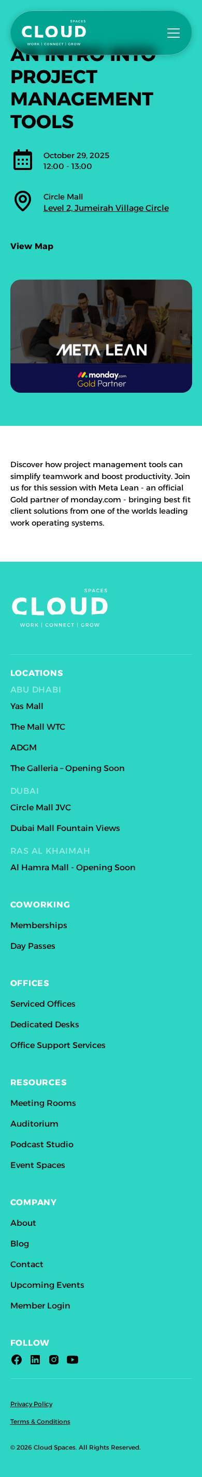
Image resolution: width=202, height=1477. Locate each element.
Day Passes (32, 946)
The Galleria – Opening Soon (67, 768)
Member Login (40, 1306)
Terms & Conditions (40, 1421)
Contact (27, 1264)
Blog (19, 1244)
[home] (68, 33)
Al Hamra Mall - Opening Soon (73, 867)
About (23, 1223)
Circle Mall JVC (40, 807)
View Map (32, 246)
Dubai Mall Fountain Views (65, 828)
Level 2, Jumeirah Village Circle (106, 208)
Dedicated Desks (44, 1024)
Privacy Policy (31, 1404)
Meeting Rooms (43, 1103)
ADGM (23, 747)
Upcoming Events (47, 1285)
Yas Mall (27, 706)
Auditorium (34, 1124)
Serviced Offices (43, 1004)
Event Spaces (37, 1165)
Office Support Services (58, 1045)
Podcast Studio (42, 1144)
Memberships (38, 925)
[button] (171, 33)
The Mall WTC (37, 727)
